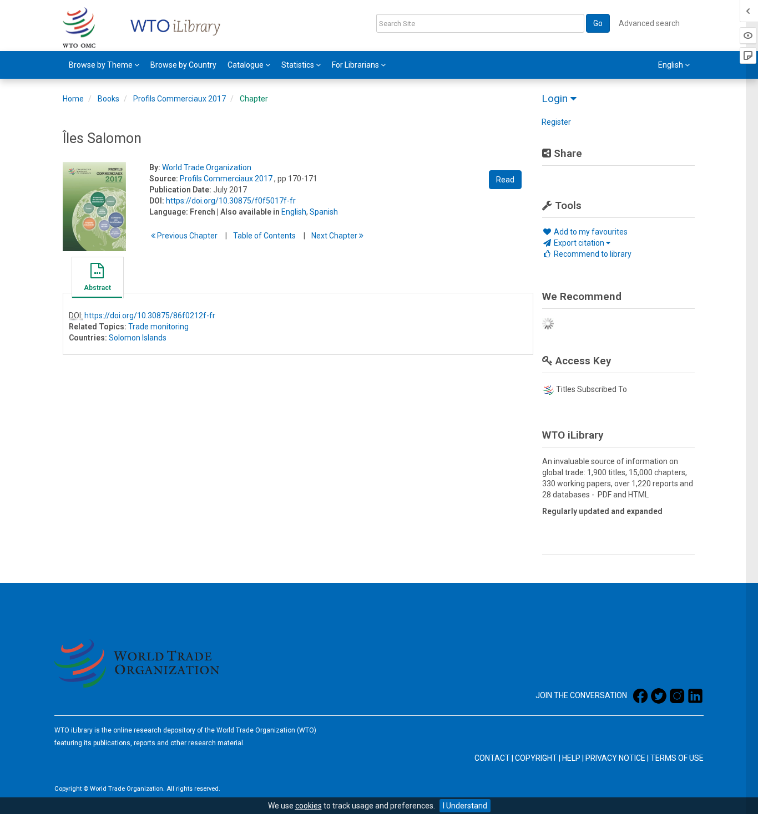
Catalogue (246, 64)
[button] (97, 279)
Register (556, 122)
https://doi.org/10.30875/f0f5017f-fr (231, 200)
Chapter (254, 98)
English (293, 211)
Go (598, 23)
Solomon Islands (137, 337)
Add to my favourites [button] (590, 231)
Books (108, 98)
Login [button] (556, 98)
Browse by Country (183, 64)
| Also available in (248, 211)
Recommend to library (591, 254)
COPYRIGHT (536, 758)
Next (335, 235)
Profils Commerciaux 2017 (179, 98)
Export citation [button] (579, 242)
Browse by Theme (101, 64)
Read (505, 179)
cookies (308, 805)
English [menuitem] (671, 64)
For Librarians (356, 64)
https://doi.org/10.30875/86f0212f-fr (149, 315)
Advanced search (649, 23)
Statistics (298, 64)
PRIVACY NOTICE (615, 758)
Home (73, 98)
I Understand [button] (465, 805)
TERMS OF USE (677, 758)
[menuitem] (104, 65)
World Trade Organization (206, 167)
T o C (264, 235)
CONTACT (492, 758)
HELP (571, 758)
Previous (186, 235)
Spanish (324, 211)
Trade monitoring (158, 326)
